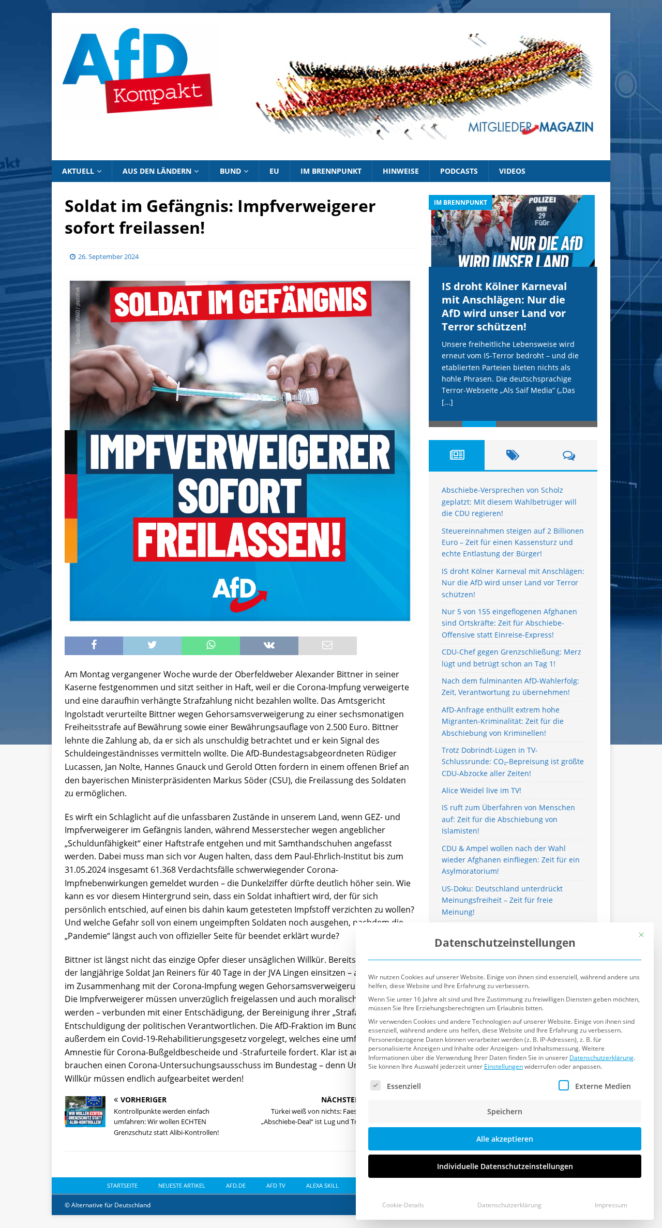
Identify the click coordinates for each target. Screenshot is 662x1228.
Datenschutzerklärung (601, 1057)
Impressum (611, 1205)
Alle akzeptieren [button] (504, 1139)
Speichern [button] (504, 1111)
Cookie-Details (403, 1205)
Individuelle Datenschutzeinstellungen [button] (505, 1166)
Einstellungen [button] (503, 1066)
